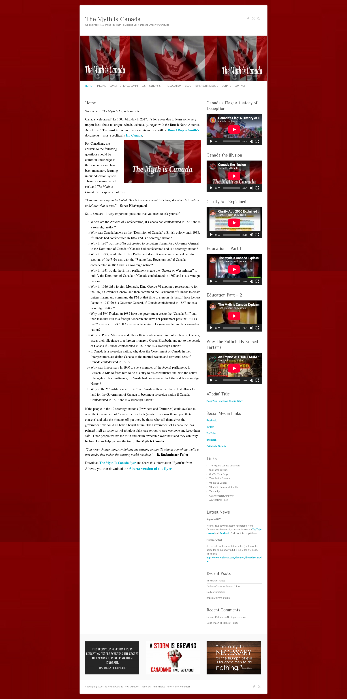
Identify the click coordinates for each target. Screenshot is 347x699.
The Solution (172, 85)
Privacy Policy (131, 686)
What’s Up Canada (218, 482)
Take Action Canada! (219, 478)
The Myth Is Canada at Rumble (224, 465)
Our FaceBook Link (218, 469)
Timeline (100, 85)
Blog (188, 85)
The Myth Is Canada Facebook (248, 19)
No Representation (216, 592)
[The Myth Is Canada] (173, 37)
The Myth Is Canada (113, 19)
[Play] (211, 141)
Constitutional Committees (128, 85)
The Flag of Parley (216, 580)
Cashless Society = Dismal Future (223, 586)
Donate (226, 85)
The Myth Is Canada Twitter (253, 19)
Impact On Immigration (218, 597)
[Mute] (251, 141)
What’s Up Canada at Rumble (223, 487)
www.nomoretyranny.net (221, 495)
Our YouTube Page (218, 474)
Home (88, 85)
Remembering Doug (206, 85)
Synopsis (155, 85)
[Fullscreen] (257, 141)
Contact (240, 85)
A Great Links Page (218, 499)
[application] (234, 129)
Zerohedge (214, 491)
